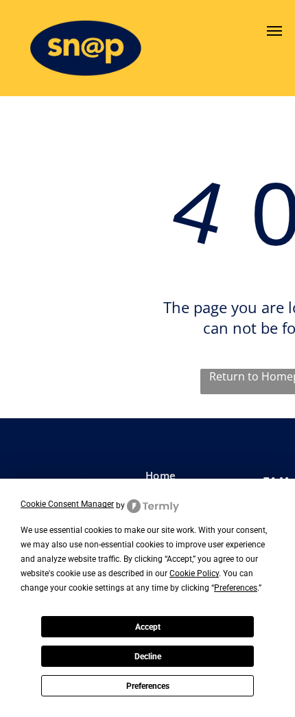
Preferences (147, 686)
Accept (148, 627)
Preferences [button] (235, 588)
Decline (147, 656)
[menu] (274, 31)
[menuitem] (197, 475)
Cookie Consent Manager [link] (67, 504)
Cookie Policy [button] (194, 573)
